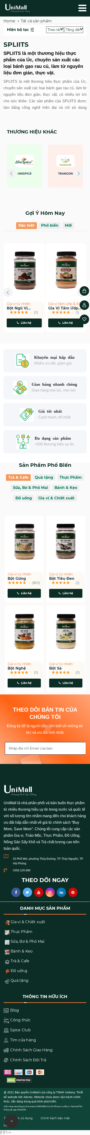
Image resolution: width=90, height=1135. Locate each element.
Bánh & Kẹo (65, 487)
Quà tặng (44, 477)
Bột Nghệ (17, 668)
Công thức (20, 1020)
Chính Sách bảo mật (55, 1118)
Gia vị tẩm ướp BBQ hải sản (63, 308)
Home (9, 21)
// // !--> (45, 157)
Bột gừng (17, 579)
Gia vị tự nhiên (18, 304)
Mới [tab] (68, 225)
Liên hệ (26, 323)
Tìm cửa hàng (22, 1040)
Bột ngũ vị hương (17, 308)
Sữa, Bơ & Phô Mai (30, 487)
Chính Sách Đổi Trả (27, 1060)
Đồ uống (23, 498)
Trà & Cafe (18, 477)
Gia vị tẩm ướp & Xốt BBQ (65, 304)
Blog (14, 1010)
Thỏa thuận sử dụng (18, 1118)
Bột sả (55, 668)
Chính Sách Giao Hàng (31, 1050)
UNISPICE (25, 173)
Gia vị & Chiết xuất (56, 498)
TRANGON (65, 173)
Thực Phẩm (71, 477)
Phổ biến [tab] (49, 225)
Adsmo (28, 1097)
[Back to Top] (11, 1121)
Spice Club (20, 1030)
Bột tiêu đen (61, 579)
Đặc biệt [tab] (26, 225)
